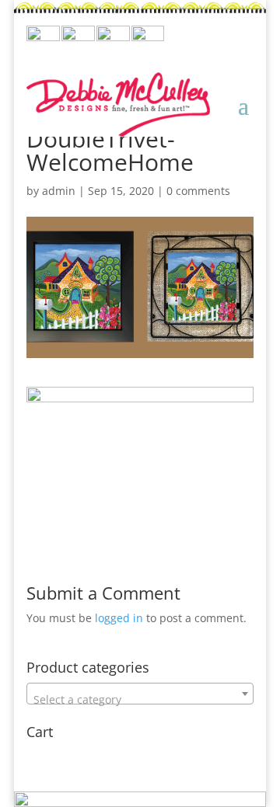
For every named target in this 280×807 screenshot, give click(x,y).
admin (58, 190)
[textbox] (140, 700)
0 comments (198, 190)
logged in (119, 617)
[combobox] (140, 693)
